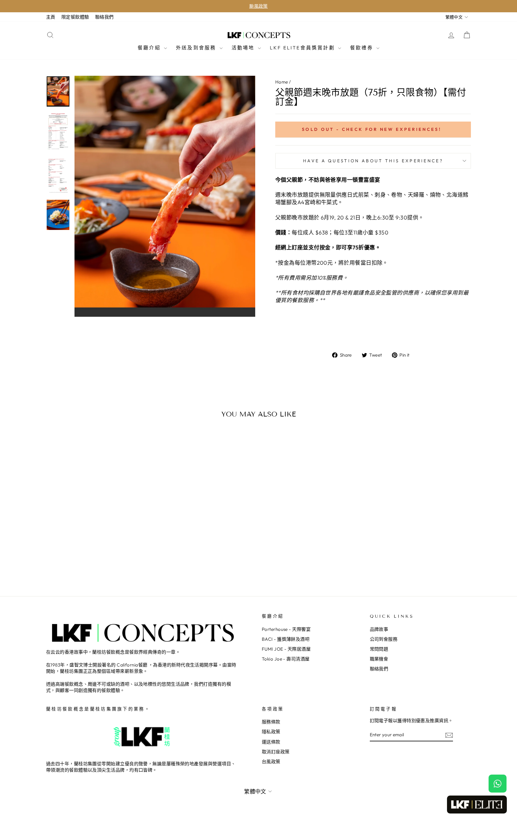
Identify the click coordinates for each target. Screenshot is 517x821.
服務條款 (271, 722)
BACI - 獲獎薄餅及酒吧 (285, 639)
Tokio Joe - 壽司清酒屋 (286, 659)
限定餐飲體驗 (75, 17)
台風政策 (271, 761)
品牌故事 (379, 629)
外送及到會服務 (197, 48)
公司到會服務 (384, 639)
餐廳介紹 (150, 48)
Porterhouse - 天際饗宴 (286, 629)
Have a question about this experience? (373, 160)
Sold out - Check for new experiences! (371, 129)
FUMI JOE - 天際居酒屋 (286, 649)
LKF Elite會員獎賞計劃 (303, 48)
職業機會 (379, 659)
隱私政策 (271, 731)
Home (281, 82)
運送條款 (271, 742)
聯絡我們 (104, 17)
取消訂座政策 (276, 752)
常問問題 (379, 649)
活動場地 (244, 48)
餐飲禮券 (362, 48)
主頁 (50, 17)
